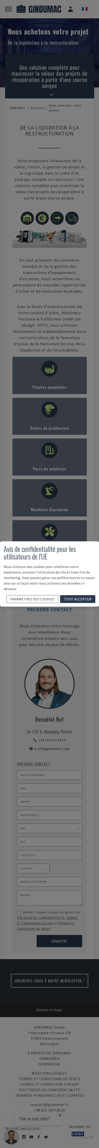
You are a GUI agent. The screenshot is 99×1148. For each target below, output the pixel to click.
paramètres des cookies (32, 599)
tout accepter (77, 599)
